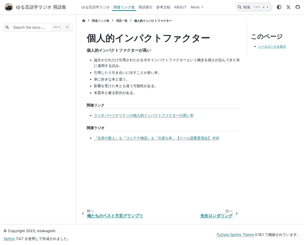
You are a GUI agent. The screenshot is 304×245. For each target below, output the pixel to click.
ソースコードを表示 (272, 46)
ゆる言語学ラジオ (95, 7)
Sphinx (9, 238)
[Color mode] (279, 7)
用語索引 (145, 7)
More (196, 7)
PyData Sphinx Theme (235, 234)
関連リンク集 (124, 7)
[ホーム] (83, 20)
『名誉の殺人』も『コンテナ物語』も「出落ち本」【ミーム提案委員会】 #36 (156, 138)
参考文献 (163, 7)
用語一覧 (122, 20)
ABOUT (180, 7)
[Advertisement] (160, 175)
